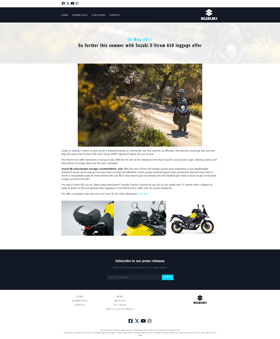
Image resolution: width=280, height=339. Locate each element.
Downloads (80, 300)
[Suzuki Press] (209, 14)
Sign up (168, 277)
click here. (143, 194)
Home (79, 296)
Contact (80, 305)
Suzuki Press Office (140, 330)
